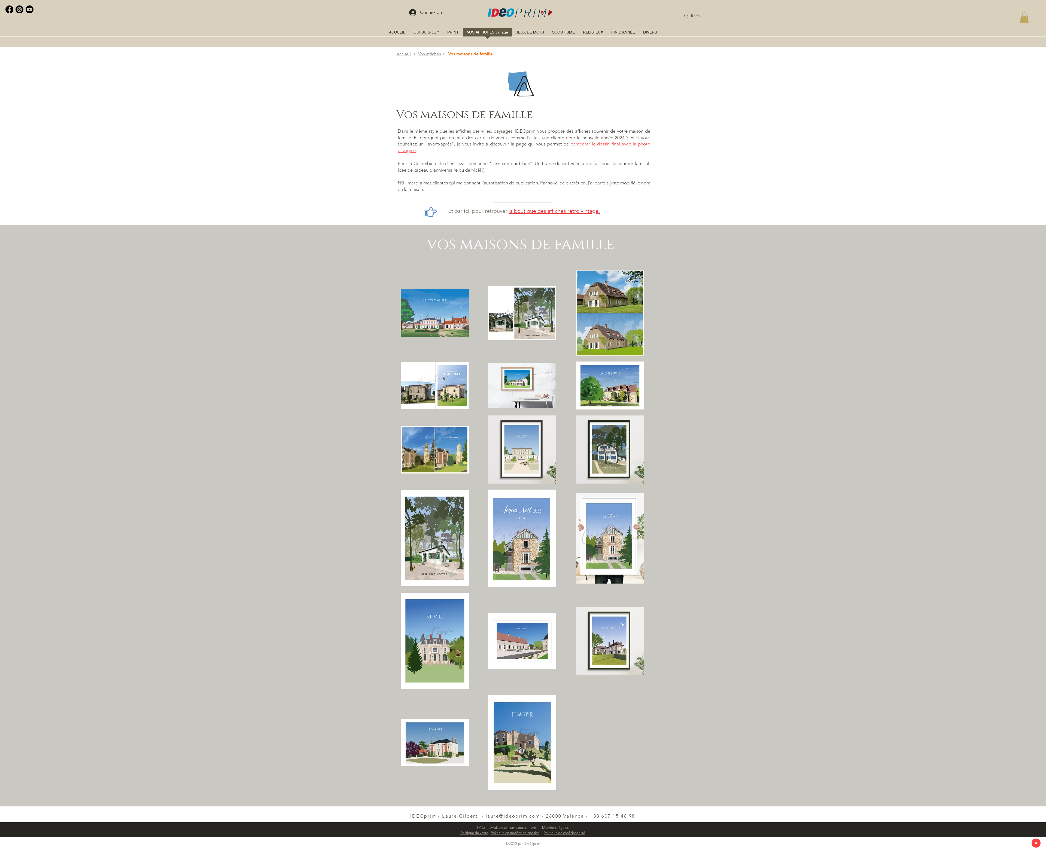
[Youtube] (30, 9)
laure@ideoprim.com (513, 816)
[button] (1024, 17)
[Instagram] (19, 9)
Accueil (403, 53)
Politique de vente (474, 833)
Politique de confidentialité (564, 833)
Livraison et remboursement (512, 827)
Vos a (423, 53)
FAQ (481, 827)
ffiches (434, 53)
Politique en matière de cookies (515, 833)
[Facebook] (9, 9)
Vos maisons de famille (470, 53)
